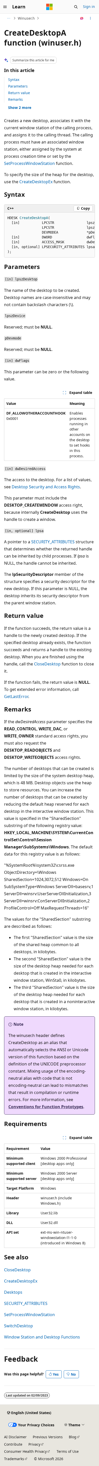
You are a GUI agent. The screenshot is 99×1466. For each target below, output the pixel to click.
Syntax (13, 79)
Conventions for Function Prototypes (45, 1106)
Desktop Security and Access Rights (46, 487)
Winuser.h (26, 18)
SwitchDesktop (18, 1326)
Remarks (15, 99)
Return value (19, 92)
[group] (49, 235)
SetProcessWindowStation (29, 163)
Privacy (34, 1444)
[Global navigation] (5, 6)
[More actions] (90, 18)
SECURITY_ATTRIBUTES (53, 542)
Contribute (13, 1444)
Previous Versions (48, 1436)
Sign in (89, 6)
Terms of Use (68, 1451)
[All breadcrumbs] (8, 18)
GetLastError (16, 696)
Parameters (18, 86)
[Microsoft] (49, 7)
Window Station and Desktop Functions (42, 1337)
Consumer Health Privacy (25, 1451)
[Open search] (76, 6)
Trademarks (14, 1458)
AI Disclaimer (15, 1436)
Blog (72, 1436)
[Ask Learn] (82, 18)
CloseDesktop (47, 664)
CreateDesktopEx (36, 181)
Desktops (13, 1292)
